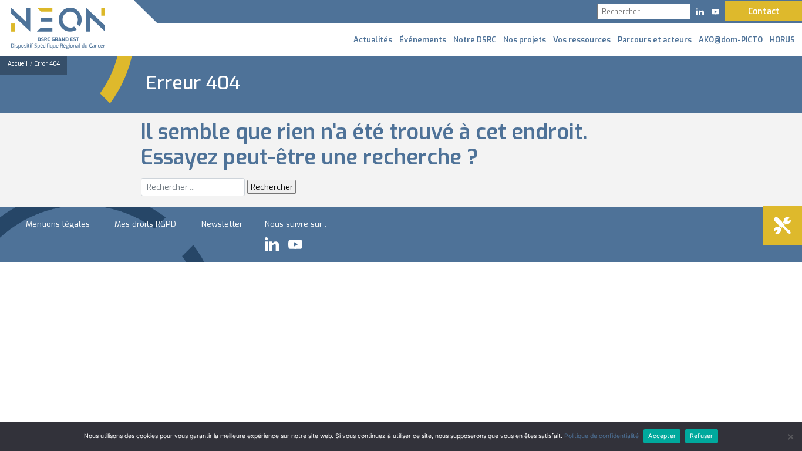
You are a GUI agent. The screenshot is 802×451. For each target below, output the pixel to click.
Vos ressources (582, 40)
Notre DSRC (474, 40)
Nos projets (524, 40)
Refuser (701, 436)
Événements (422, 40)
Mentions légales (58, 223)
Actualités (372, 40)
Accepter (662, 436)
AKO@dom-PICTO (731, 40)
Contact (764, 11)
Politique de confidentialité (601, 436)
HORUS (782, 40)
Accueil (18, 64)
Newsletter (221, 223)
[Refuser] (790, 437)
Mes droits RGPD (145, 223)
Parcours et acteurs (655, 40)
